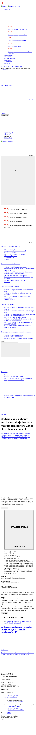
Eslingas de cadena (10, 299)
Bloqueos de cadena (10, 257)
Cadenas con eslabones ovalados (13, 335)
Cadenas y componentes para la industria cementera (20, 52)
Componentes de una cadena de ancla (15, 251)
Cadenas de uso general (15, 46)
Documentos (8, 61)
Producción (7, 57)
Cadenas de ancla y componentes (17, 29)
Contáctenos (4, 115)
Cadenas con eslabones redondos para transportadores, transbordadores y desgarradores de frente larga (19, 268)
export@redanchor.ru (10, 697)
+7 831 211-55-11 (6, 66)
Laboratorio (7, 60)
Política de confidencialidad (16, 702)
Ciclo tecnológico (9, 58)
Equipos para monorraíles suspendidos (15, 275)
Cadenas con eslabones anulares (13, 337)
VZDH (9, 713)
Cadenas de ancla (9, 249)
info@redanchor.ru (17, 66)
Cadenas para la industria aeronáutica (15, 317)
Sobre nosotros (8, 55)
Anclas (6, 259)
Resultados (4, 372)
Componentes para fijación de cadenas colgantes (18, 338)
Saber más (4, 508)
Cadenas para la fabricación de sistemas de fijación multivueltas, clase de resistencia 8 (19, 319)
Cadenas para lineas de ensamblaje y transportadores (19, 314)
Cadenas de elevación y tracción (17, 40)
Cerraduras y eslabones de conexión (14, 280)
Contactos (7, 63)
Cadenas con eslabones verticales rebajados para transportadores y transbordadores (18, 272)
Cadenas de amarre (10, 252)
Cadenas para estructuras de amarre (14, 254)
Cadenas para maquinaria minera (17, 35)
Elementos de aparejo (10, 256)
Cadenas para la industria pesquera (14, 315)
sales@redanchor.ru (14, 706)
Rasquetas (7, 282)
